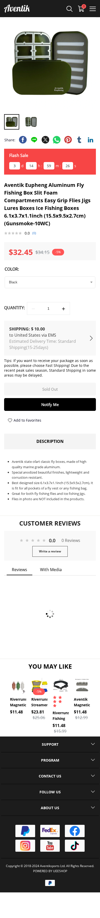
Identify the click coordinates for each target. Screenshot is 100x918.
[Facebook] (74, 831)
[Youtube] (50, 846)
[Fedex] (50, 831)
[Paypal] (25, 831)
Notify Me (50, 404)
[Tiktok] (74, 846)
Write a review (50, 551)
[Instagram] (25, 846)
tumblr (79, 140)
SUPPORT (50, 744)
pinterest (68, 140)
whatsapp (57, 140)
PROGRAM (50, 760)
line (34, 140)
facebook (23, 140)
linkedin (90, 140)
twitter (45, 140)
